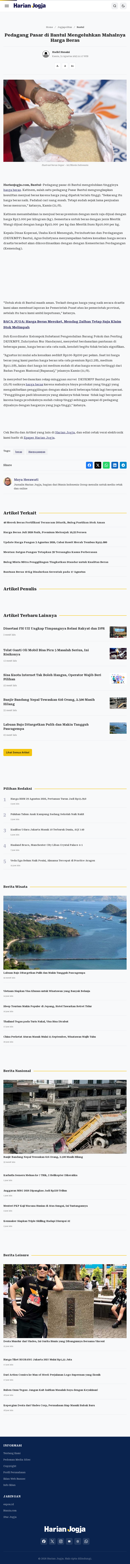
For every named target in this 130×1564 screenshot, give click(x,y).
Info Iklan (9, 1485)
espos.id (8, 1504)
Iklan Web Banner (14, 1478)
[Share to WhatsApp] (106, 465)
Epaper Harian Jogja (39, 437)
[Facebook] (43, 1541)
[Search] (114, 6)
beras (18, 451)
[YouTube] (69, 1541)
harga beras (12, 190)
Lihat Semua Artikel (17, 752)
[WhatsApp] (86, 1541)
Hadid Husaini (61, 52)
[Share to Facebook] (89, 465)
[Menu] (6, 5)
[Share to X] (97, 465)
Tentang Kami (12, 1453)
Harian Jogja (65, 432)
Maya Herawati (26, 479)
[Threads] (77, 1541)
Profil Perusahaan (14, 1472)
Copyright (9, 1466)
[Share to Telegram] (123, 465)
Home (49, 27)
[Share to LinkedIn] (114, 465)
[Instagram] (60, 1541)
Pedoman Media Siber (16, 1459)
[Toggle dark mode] (123, 6)
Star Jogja (10, 1517)
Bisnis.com (10, 1510)
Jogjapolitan (65, 27)
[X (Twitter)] (52, 1541)
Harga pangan (36, 451)
